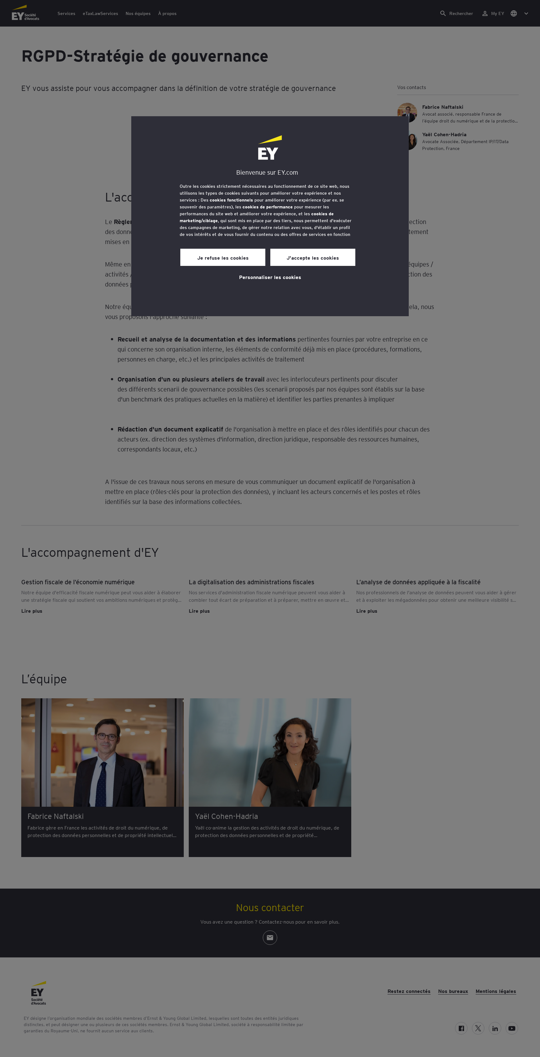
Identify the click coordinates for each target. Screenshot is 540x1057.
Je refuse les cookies (223, 257)
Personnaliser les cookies (270, 276)
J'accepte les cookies (313, 257)
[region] (270, 216)
